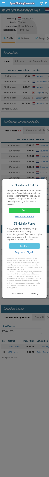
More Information (24, 216)
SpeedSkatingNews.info (22, 3)
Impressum (17, 293)
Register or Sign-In (24, 252)
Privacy (34, 293)
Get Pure (24, 245)
